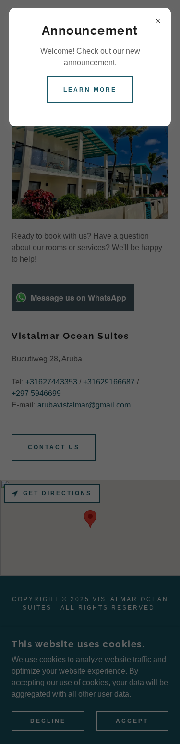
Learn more (90, 89)
